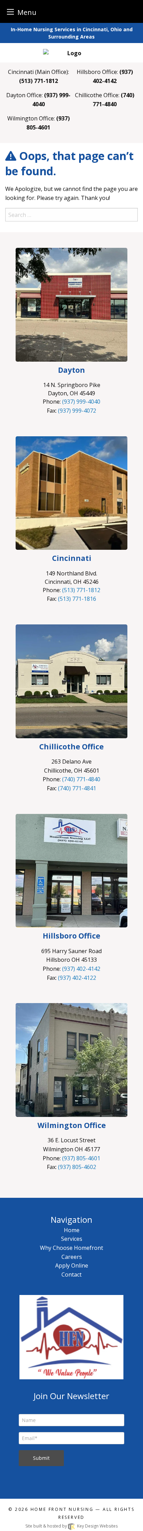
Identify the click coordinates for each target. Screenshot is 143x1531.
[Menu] (10, 11)
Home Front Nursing (62, 1509)
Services (71, 1239)
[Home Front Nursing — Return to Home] (71, 52)
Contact (71, 1274)
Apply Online (71, 1265)
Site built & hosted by (71, 1526)
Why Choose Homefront (71, 1248)
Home (71, 1230)
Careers (71, 1257)
